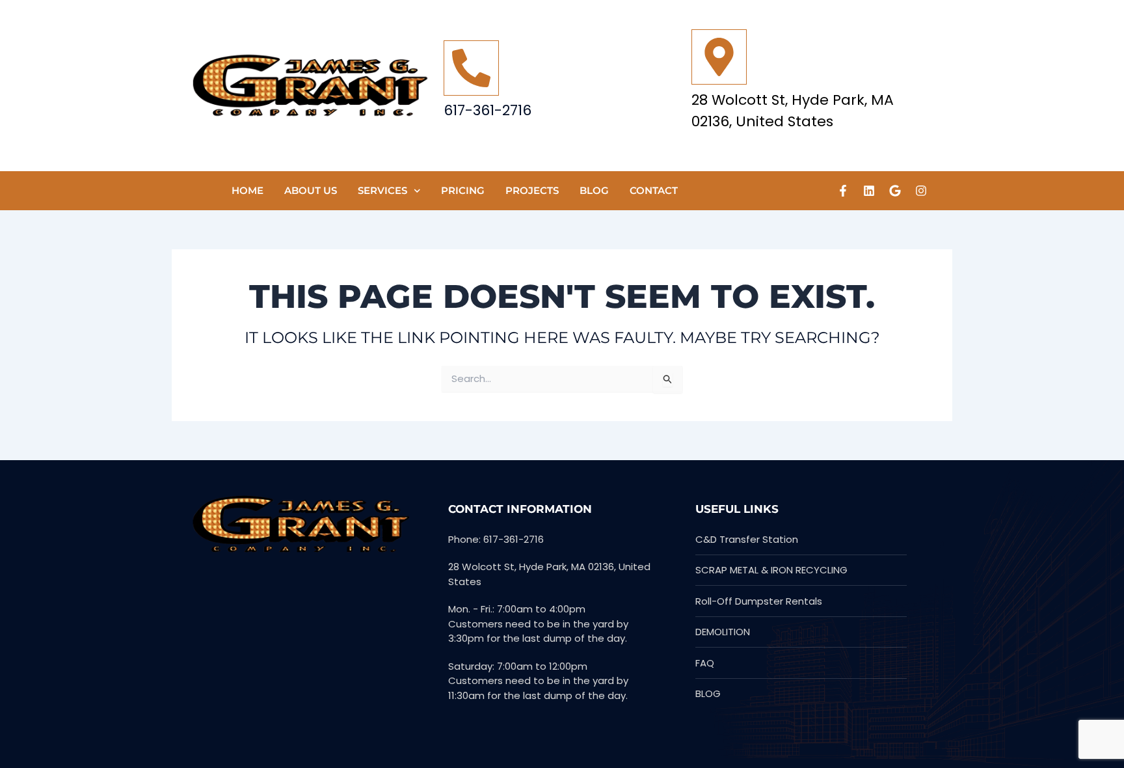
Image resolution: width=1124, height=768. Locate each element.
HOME (247, 190)
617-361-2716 (487, 110)
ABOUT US (310, 190)
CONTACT (654, 190)
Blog (594, 190)
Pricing (463, 190)
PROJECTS (532, 190)
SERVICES (382, 190)
